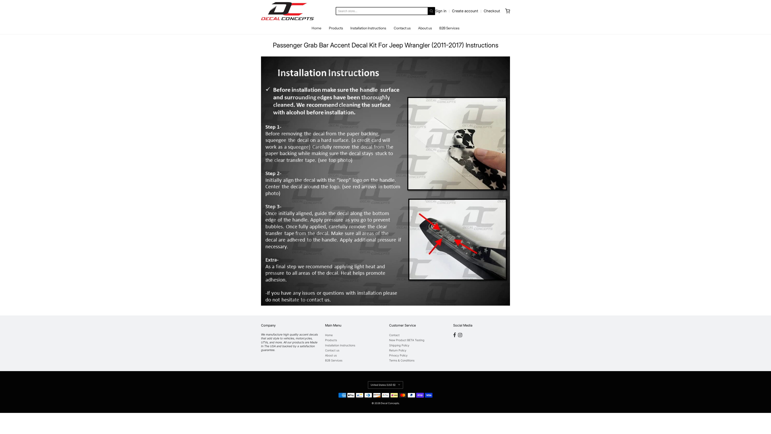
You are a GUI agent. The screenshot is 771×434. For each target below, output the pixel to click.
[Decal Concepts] (287, 11)
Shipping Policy (399, 345)
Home (316, 28)
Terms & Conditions (401, 360)
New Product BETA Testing (406, 340)
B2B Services (449, 28)
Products (336, 28)
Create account (465, 11)
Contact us (402, 28)
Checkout (492, 11)
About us (425, 28)
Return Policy (397, 350)
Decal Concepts (390, 403)
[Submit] (431, 11)
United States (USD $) (383, 384)
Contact (394, 335)
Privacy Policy (398, 355)
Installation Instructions (368, 28)
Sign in (441, 11)
